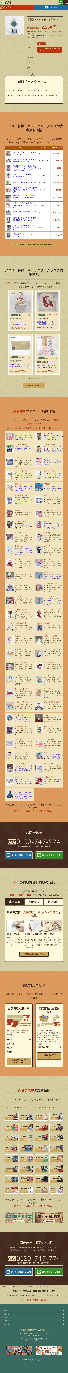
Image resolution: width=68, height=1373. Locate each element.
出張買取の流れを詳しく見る (34, 954)
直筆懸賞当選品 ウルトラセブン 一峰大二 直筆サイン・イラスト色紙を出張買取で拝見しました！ (47, 323)
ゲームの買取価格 (27, 1286)
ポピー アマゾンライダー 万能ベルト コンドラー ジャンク (24, 153)
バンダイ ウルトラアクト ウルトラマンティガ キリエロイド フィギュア (24, 228)
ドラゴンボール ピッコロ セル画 (24, 182)
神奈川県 (43, 1300)
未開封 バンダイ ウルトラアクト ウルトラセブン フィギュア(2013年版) (24, 205)
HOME (4, 1286)
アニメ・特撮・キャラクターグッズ (49, 50)
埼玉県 (28, 1300)
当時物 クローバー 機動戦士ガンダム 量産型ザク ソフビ (24, 175)
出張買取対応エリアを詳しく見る (19, 1061)
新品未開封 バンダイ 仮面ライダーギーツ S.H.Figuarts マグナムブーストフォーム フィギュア (25, 168)
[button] (29, 378)
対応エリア (43, 1295)
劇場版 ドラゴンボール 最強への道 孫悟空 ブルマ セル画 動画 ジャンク (24, 198)
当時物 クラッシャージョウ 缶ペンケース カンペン (24, 235)
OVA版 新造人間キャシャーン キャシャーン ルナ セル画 (24, 160)
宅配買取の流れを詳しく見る (49, 1056)
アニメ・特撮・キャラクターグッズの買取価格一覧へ (34, 244)
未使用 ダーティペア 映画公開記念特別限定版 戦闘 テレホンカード (24, 220)
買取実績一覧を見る (34, 385)
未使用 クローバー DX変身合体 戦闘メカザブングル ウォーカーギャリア (25, 190)
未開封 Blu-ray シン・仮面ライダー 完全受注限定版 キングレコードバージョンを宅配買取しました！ (20, 366)
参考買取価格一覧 (14, 1286)
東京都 (21, 1300)
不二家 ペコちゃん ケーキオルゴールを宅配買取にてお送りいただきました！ (20, 323)
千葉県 (35, 1300)
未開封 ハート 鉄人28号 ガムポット (24, 213)
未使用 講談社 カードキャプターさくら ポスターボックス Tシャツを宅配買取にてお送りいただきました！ (47, 367)
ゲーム (41, 44)
